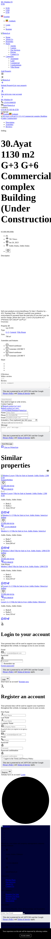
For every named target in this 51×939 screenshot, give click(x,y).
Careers (13, 48)
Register (9, 29)
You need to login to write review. (13, 402)
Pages (8, 44)
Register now (24, 682)
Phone (3, 415)
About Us (9, 39)
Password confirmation (9, 750)
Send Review (6, 399)
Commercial (15, 63)
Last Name (5, 718)
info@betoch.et (9, 105)
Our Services (15, 50)
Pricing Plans (11, 880)
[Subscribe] (24, 913)
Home (8, 37)
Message (4, 425)
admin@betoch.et (19, 410)
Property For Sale (12, 894)
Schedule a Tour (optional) (11, 420)
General (13, 332)
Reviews (9, 127)
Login (8, 25)
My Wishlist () (7, 2)
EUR (8, 8)
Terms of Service (23, 393)
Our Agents (10, 901)
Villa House (14, 67)
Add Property (6, 71)
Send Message (7, 444)
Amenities (9, 125)
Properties (9, 42)
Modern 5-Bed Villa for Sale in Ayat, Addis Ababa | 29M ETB (24, 566)
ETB (7, 12)
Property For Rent (12, 896)
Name (3, 413)
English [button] (6, 17)
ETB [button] (3, 4)
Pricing (13, 52)
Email (3, 418)
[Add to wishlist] (8, 251)
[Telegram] (8, 513)
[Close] (2, 622)
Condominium (15, 65)
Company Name (7, 723)
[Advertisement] (25, 283)
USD (8, 10)
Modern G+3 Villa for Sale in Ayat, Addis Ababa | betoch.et (23, 531)
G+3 (7, 332)
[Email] (5, 513)
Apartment (14, 59)
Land (12, 61)
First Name (5, 712)
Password (4, 655)
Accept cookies (25, 935)
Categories (10, 56)
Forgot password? (7, 666)
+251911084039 (9, 102)
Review (4, 381)
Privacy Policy (8, 393)
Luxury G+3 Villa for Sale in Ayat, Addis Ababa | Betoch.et (23, 602)
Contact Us (14, 54)
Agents (13, 46)
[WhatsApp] (2, 513)
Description (10, 122)
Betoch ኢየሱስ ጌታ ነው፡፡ (10, 408)
